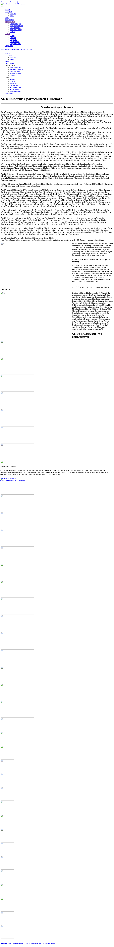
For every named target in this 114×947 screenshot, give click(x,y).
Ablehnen (12, 478)
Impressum (21, 480)
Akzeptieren (4, 478)
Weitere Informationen (8, 480)
